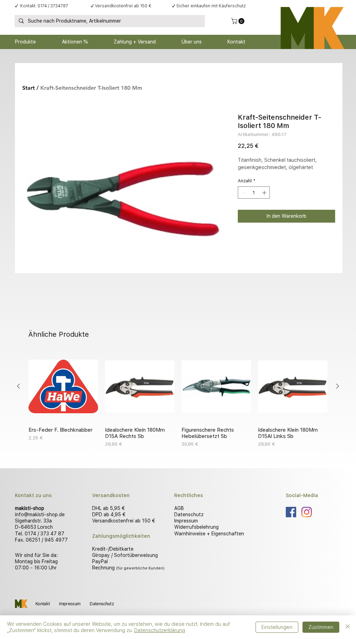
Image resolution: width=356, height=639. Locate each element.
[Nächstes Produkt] (337, 386)
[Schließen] (347, 627)
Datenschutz (189, 514)
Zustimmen (320, 627)
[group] (178, 399)
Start (28, 88)
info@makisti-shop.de (40, 514)
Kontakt (42, 603)
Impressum (186, 521)
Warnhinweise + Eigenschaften (209, 533)
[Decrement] (243, 193)
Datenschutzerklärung (159, 630)
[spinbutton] (254, 193)
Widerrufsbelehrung (196, 527)
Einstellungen (276, 627)
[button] (238, 21)
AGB (179, 508)
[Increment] (265, 193)
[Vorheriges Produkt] (18, 386)
